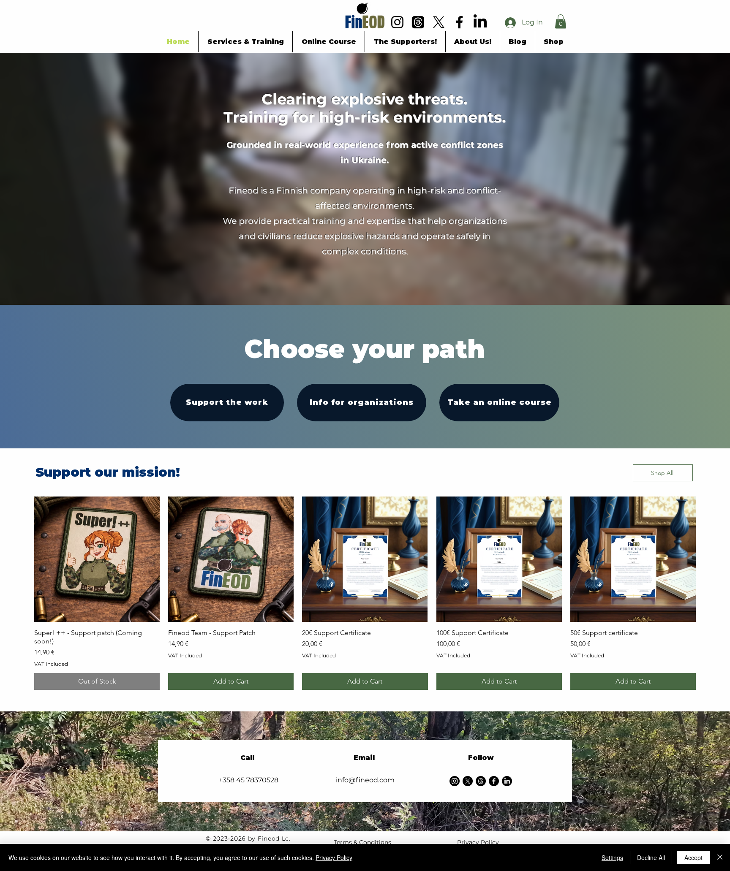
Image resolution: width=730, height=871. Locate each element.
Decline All (651, 857)
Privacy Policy (478, 842)
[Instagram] (454, 781)
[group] (365, 593)
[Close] (720, 857)
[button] (561, 21)
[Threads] (481, 781)
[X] (468, 781)
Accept (693, 857)
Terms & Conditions (362, 842)
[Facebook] (494, 781)
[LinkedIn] (507, 781)
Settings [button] (612, 857)
